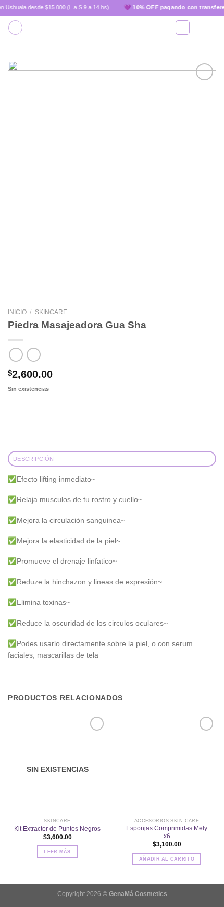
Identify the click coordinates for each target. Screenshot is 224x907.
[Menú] (15, 27)
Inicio (17, 312)
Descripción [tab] (33, 459)
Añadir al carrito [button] (166, 859)
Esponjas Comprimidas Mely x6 (166, 832)
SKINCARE (51, 312)
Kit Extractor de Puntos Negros (57, 829)
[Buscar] (183, 27)
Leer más (57, 851)
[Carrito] (211, 27)
